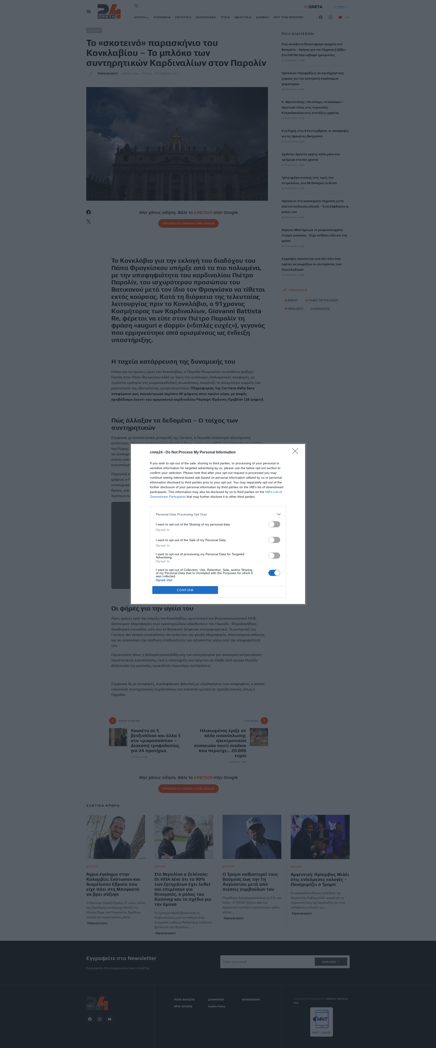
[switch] (274, 524)
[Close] (296, 452)
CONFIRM (185, 590)
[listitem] (218, 514)
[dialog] (218, 524)
